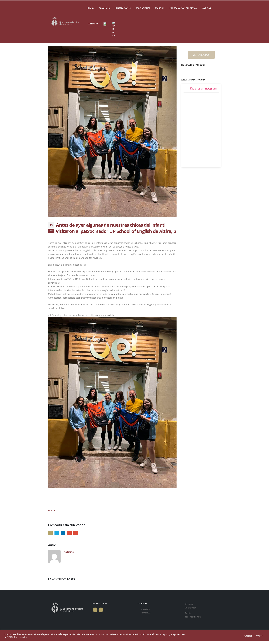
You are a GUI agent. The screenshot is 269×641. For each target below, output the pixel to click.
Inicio (90, 8)
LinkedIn (63, 533)
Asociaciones (143, 8)
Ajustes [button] (248, 635)
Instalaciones (123, 8)
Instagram (101, 610)
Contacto (92, 23)
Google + (69, 533)
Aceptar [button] (259, 635)
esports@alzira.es (193, 616)
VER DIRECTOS (201, 55)
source (51, 510)
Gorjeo (56, 533)
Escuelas (159, 8)
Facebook (50, 533)
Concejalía (104, 8)
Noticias (206, 8)
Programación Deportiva (183, 8)
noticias (69, 552)
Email (75, 533)
